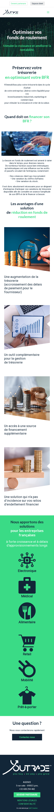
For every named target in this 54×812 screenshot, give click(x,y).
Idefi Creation (33, 808)
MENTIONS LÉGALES (27, 800)
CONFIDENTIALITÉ (27, 804)
